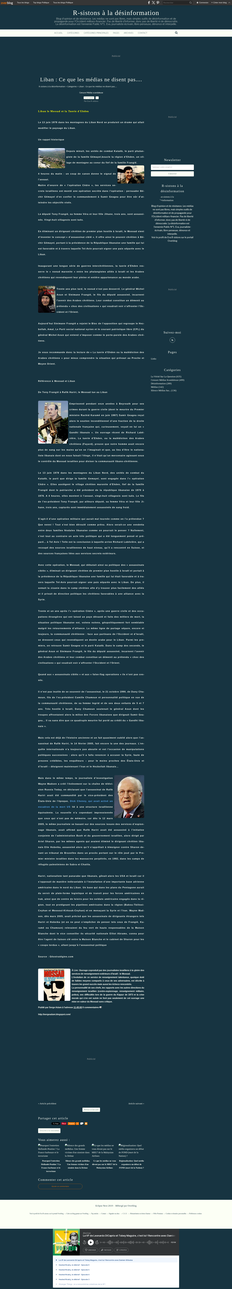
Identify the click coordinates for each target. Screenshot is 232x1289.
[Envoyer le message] (100, 1007)
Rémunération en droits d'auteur (140, 1214)
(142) (157, 387)
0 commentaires (91, 1007)
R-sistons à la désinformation (116, 12)
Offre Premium (158, 1214)
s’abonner (92, 1250)
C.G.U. (125, 1214)
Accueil (58, 33)
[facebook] (149, 2)
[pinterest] (158, 2)
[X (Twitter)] (153, 2)
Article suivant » (136, 1103)
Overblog (132, 1205)
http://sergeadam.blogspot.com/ (54, 1014)
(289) (161, 383)
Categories (72, 86)
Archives (128, 33)
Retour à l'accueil (91, 1110)
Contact (142, 33)
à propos (123, 1250)
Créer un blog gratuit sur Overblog (77, 1214)
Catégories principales (96, 33)
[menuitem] (58, 33)
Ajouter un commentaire (60, 1186)
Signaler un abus (114, 1214)
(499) (167, 380)
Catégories (73, 33)
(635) (166, 376)
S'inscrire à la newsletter (49, 1131)
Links (153, 358)
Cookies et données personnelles (176, 1214)
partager (107, 1250)
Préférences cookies (195, 1214)
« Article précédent (47, 1103)
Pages (116, 33)
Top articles (94, 1214)
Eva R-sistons (174, 237)
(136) (163, 390)
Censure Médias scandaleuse (91, 93)
